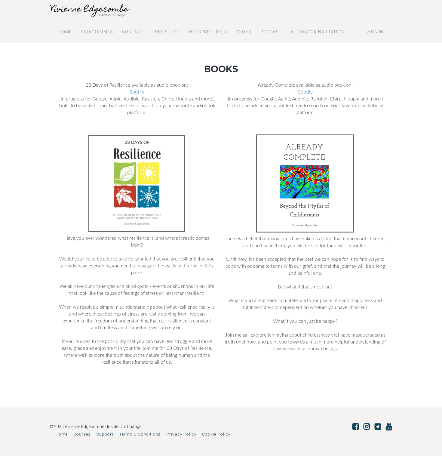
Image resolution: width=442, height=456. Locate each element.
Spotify (137, 92)
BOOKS (243, 31)
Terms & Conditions (140, 434)
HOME (65, 31)
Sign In (375, 31)
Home (62, 434)
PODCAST (271, 31)
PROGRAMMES (97, 31)
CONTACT (132, 31)
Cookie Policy (216, 434)
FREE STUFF (165, 31)
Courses (82, 434)
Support (104, 434)
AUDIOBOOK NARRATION (317, 31)
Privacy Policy (181, 434)
